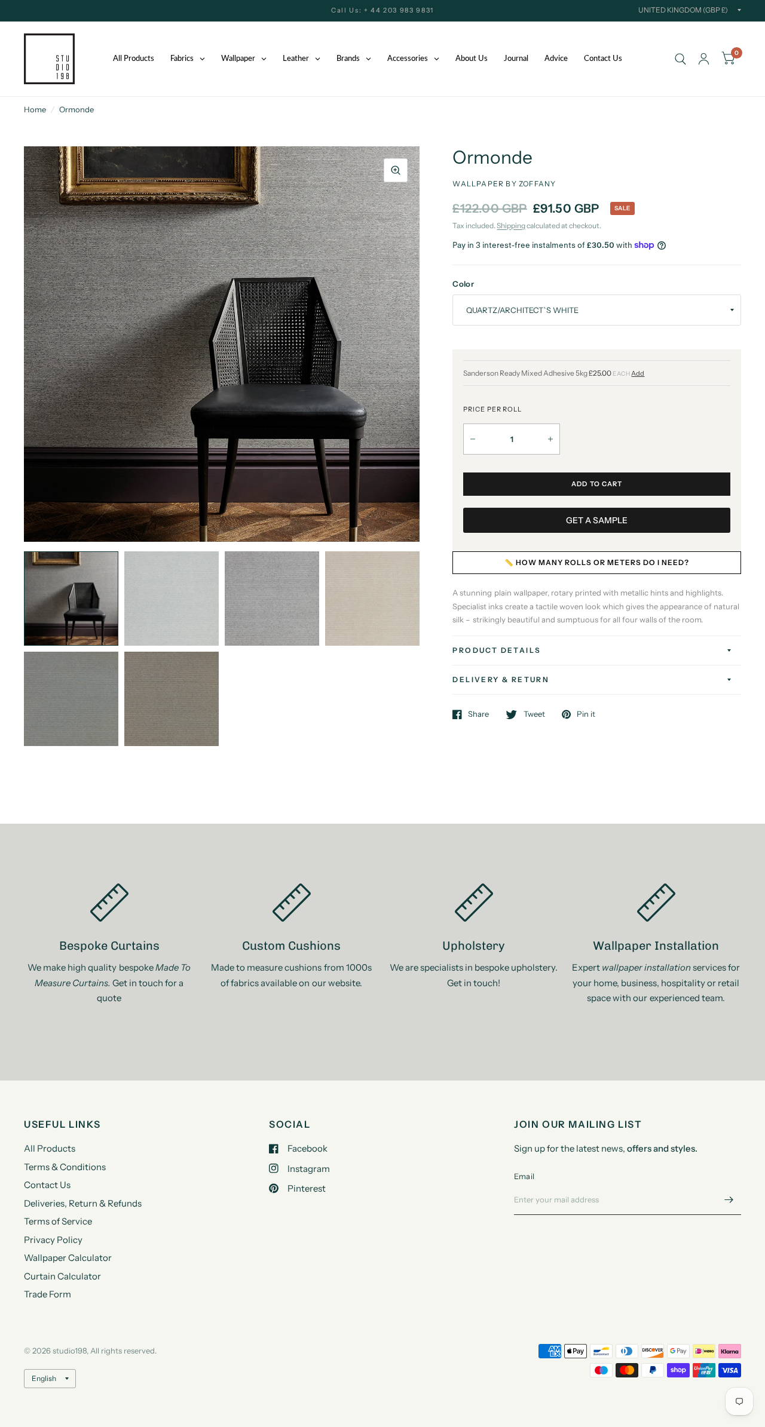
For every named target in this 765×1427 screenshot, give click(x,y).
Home (35, 109)
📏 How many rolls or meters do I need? (596, 562)
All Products (49, 1148)
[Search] (680, 59)
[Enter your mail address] (729, 1199)
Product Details (496, 650)
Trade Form (47, 1294)
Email (524, 1176)
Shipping (511, 225)
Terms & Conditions (65, 1167)
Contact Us (47, 1184)
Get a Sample (597, 520)
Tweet (534, 714)
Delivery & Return (500, 679)
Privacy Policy (53, 1239)
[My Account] (703, 59)
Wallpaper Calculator (68, 1257)
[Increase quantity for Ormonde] (550, 439)
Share (478, 714)
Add (637, 373)
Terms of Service (58, 1221)
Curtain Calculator (62, 1276)
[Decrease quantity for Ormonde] (473, 439)
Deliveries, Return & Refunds (83, 1203)
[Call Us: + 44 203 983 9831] (382, 10)
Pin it (586, 714)
